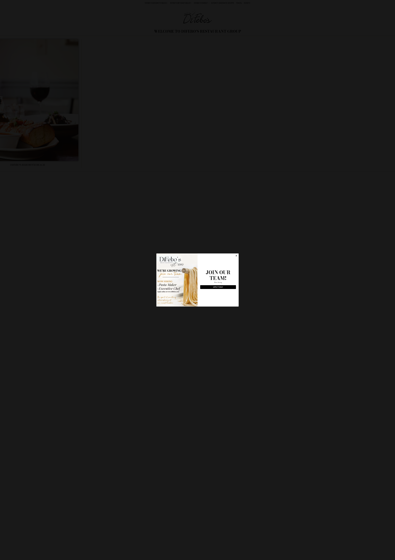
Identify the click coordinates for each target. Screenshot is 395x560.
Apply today (218, 287)
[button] (236, 255)
